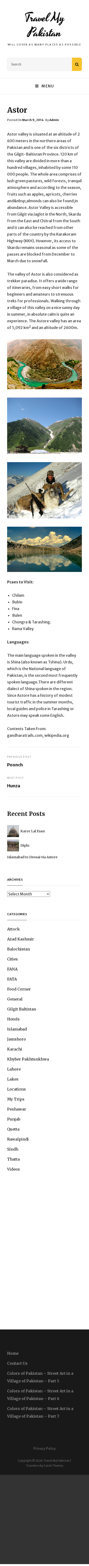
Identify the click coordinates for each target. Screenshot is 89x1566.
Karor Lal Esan (32, 831)
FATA (12, 979)
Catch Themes (53, 1465)
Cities (12, 959)
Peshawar (16, 1109)
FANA (12, 969)
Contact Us (17, 1363)
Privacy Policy (44, 1448)
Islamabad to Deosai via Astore (32, 857)
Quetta (13, 1129)
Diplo (24, 845)
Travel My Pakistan (44, 25)
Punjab (13, 1119)
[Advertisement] (44, 1519)
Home (13, 1353)
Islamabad (17, 1029)
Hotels (13, 1019)
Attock (13, 929)
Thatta (13, 1159)
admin (54, 120)
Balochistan (18, 949)
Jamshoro (16, 1039)
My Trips (15, 1099)
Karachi (14, 1049)
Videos (13, 1169)
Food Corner (19, 989)
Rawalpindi (18, 1139)
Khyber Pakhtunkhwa (28, 1059)
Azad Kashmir (20, 939)
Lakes (13, 1079)
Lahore (14, 1069)
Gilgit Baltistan (21, 1009)
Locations (16, 1089)
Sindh (12, 1149)
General (15, 999)
